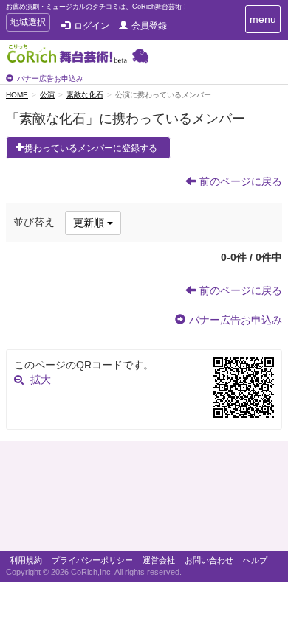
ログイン (91, 26)
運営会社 (159, 560)
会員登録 (149, 26)
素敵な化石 (84, 95)
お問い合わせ (209, 560)
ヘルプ (255, 560)
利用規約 (26, 560)
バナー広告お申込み (50, 78)
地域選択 (28, 24)
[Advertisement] (144, 500)
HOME (17, 95)
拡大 (40, 379)
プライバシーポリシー (92, 560)
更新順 (90, 222)
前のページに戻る (240, 181)
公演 (47, 95)
